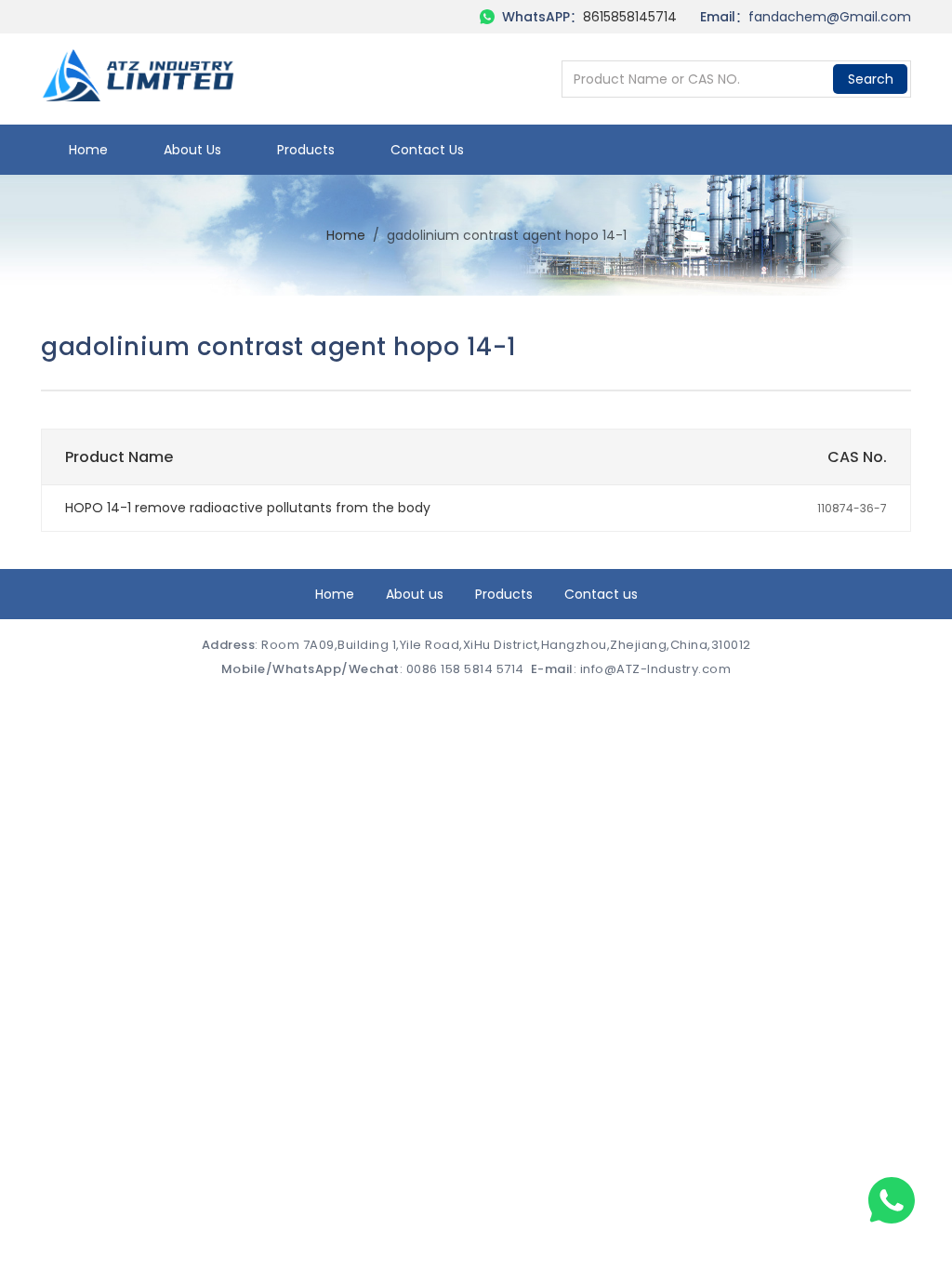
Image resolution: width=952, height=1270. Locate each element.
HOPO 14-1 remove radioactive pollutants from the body (247, 507)
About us (192, 149)
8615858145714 (630, 16)
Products (306, 149)
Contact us (427, 149)
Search (870, 79)
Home (88, 149)
